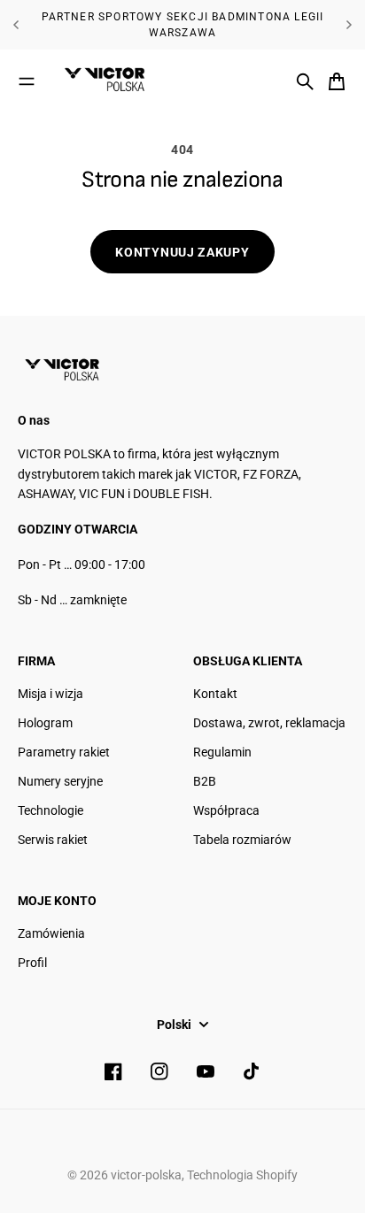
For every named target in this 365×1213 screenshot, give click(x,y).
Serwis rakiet (53, 840)
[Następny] (349, 25)
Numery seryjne (60, 781)
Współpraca (226, 810)
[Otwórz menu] (26, 81)
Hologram (45, 723)
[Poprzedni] (16, 25)
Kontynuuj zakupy (182, 252)
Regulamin (222, 752)
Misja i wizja (50, 694)
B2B (204, 781)
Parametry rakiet (64, 752)
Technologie (50, 810)
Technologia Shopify (242, 1175)
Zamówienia (51, 933)
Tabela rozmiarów (242, 840)
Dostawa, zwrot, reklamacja (269, 723)
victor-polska (146, 1175)
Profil (32, 963)
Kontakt (215, 694)
